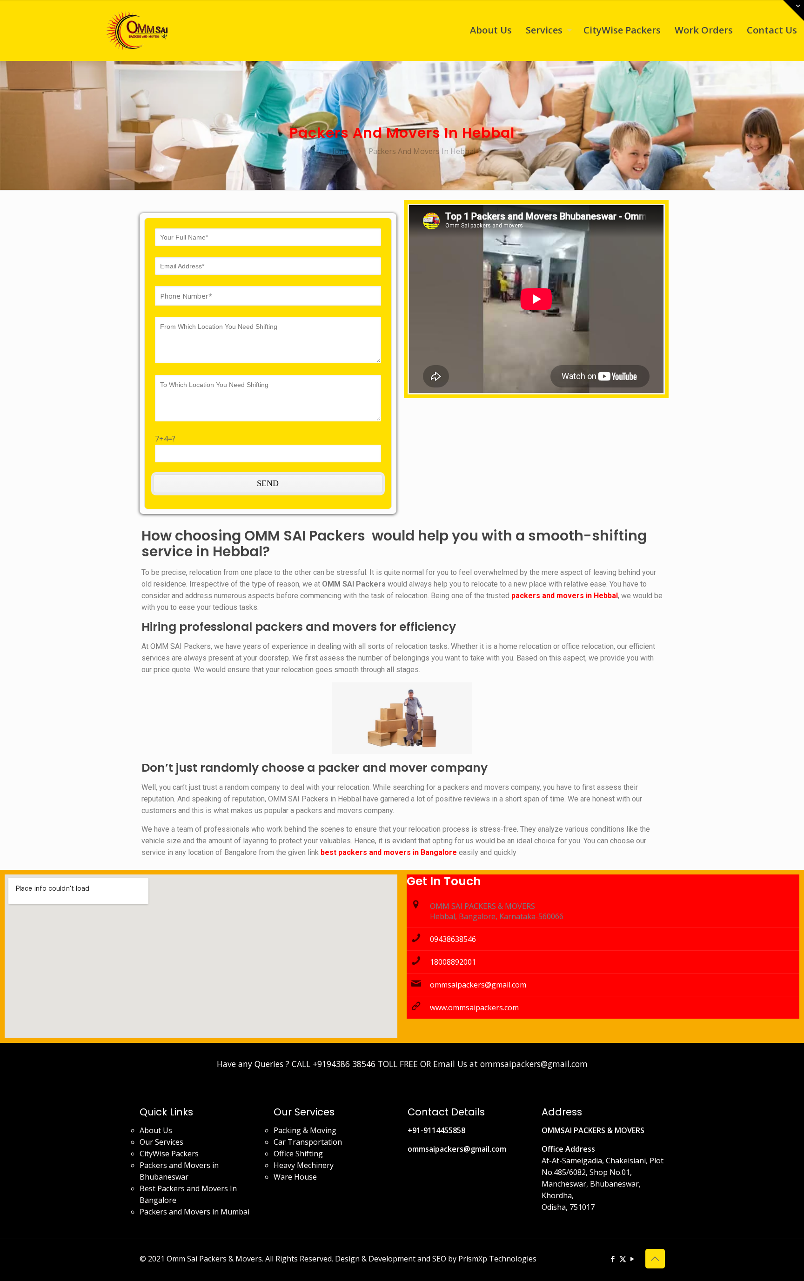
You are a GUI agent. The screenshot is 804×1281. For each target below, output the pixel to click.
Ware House (295, 1177)
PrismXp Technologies (497, 1259)
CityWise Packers (169, 1153)
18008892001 (453, 962)
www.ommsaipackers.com (474, 1007)
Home (339, 151)
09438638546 (453, 939)
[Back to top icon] (655, 1258)
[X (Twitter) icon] (622, 1258)
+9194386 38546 (344, 1063)
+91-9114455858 (436, 1130)
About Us (156, 1130)
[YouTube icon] (632, 1258)
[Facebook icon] (613, 1258)
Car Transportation (308, 1142)
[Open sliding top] (793, 10)
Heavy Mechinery (304, 1165)
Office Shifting (298, 1153)
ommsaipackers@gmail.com (478, 985)
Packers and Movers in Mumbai (194, 1212)
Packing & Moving (305, 1130)
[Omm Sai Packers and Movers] (138, 30)
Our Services (161, 1142)
